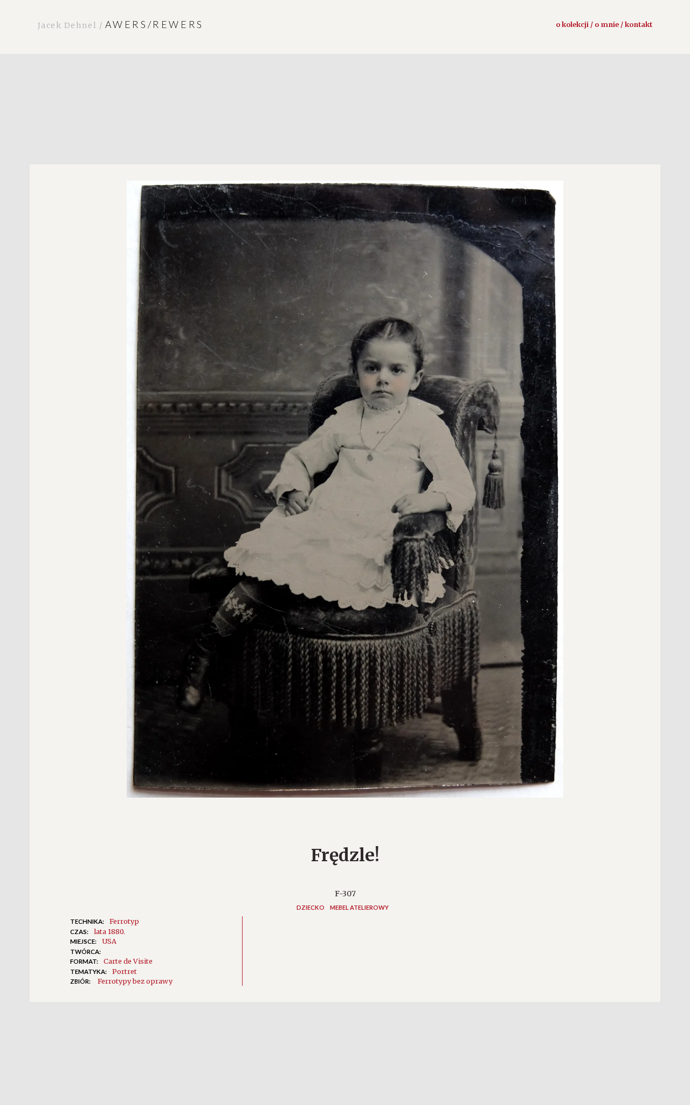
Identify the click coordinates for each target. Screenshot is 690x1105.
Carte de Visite (128, 961)
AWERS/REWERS (121, 24)
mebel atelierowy (359, 907)
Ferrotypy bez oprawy (135, 981)
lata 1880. (109, 931)
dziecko (310, 907)
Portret (124, 971)
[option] (345, 494)
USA (109, 941)
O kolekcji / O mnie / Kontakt (604, 24)
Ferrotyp (124, 921)
